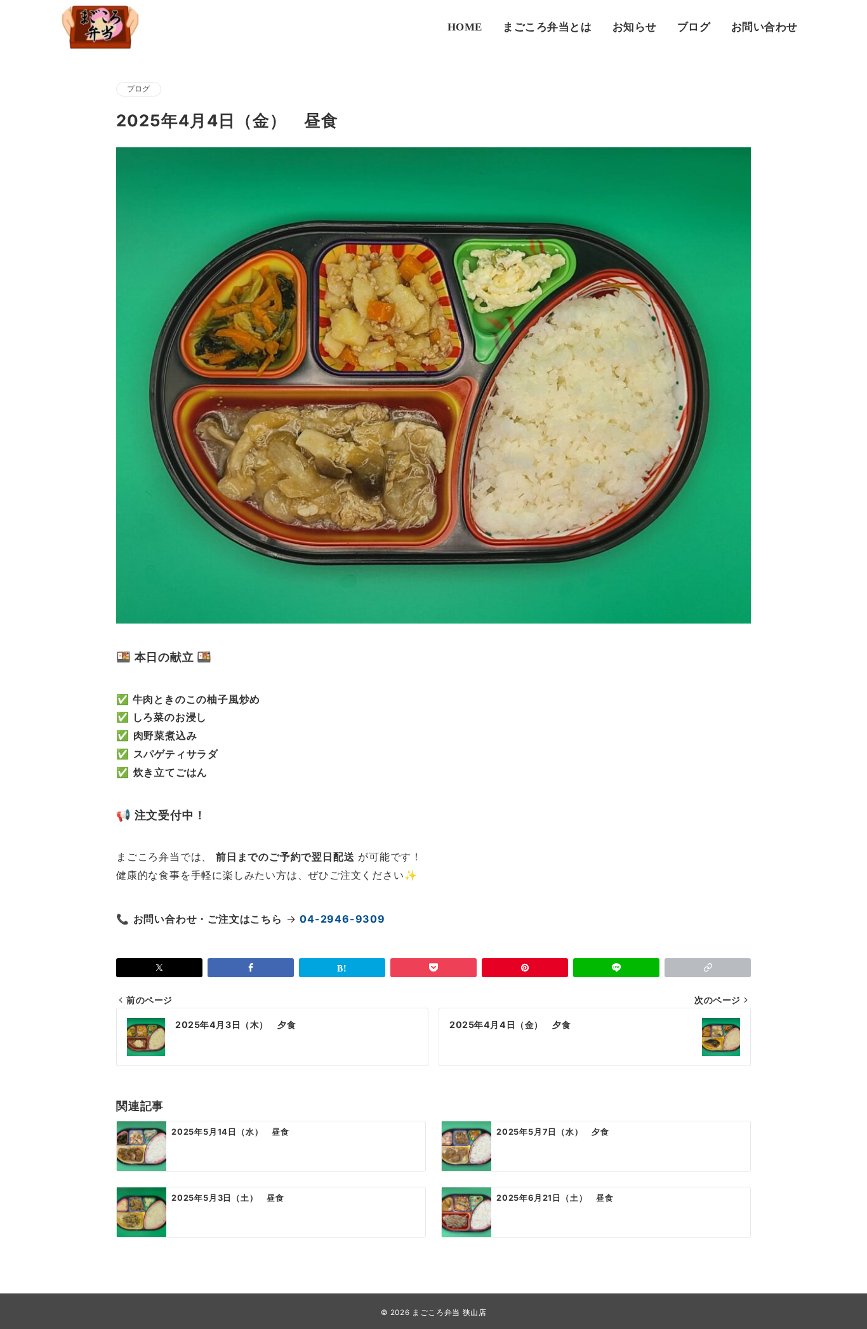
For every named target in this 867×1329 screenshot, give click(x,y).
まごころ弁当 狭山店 (449, 1312)
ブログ (138, 88)
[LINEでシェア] (616, 967)
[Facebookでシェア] (251, 967)
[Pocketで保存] (433, 967)
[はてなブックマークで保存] (342, 967)
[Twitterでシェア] (159, 967)
